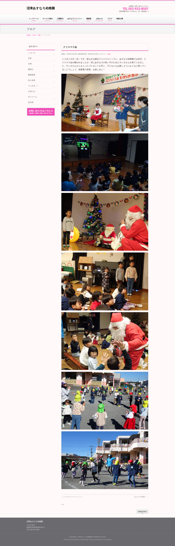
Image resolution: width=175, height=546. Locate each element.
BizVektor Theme (88, 539)
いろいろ (31, 53)
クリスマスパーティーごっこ (72, 497)
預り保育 (31, 80)
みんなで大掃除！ (141, 497)
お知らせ (31, 91)
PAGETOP (142, 511)
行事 (108, 54)
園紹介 (30, 69)
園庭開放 (31, 75)
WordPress (76, 539)
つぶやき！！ (33, 86)
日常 (30, 58)
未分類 (30, 102)
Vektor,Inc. (99, 539)
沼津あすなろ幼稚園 (41, 8)
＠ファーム (32, 97)
